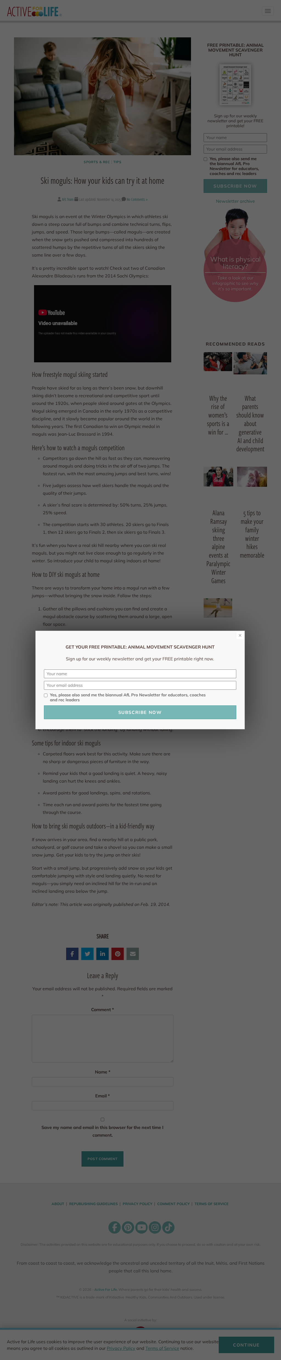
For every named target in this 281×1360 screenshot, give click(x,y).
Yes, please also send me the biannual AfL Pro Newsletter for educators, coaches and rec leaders (128, 697)
